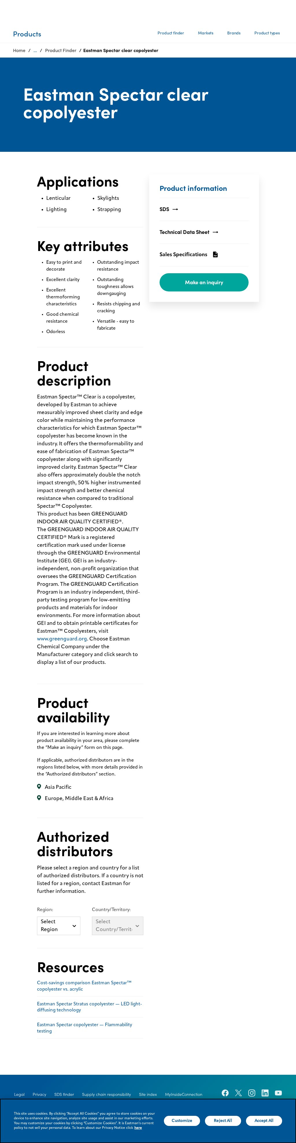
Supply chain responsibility (106, 1094)
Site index (148, 1094)
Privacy (39, 1094)
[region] (148, 1121)
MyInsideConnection (183, 1094)
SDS (164, 209)
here (138, 1128)
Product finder (171, 33)
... (35, 50)
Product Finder (60, 50)
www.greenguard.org (62, 639)
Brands (233, 33)
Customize (182, 1121)
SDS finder (64, 1094)
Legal (19, 1094)
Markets (205, 33)
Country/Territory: (111, 910)
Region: (45, 910)
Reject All (223, 1121)
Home (19, 50)
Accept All (264, 1121)
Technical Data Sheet (184, 232)
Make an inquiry (204, 282)
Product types (267, 33)
